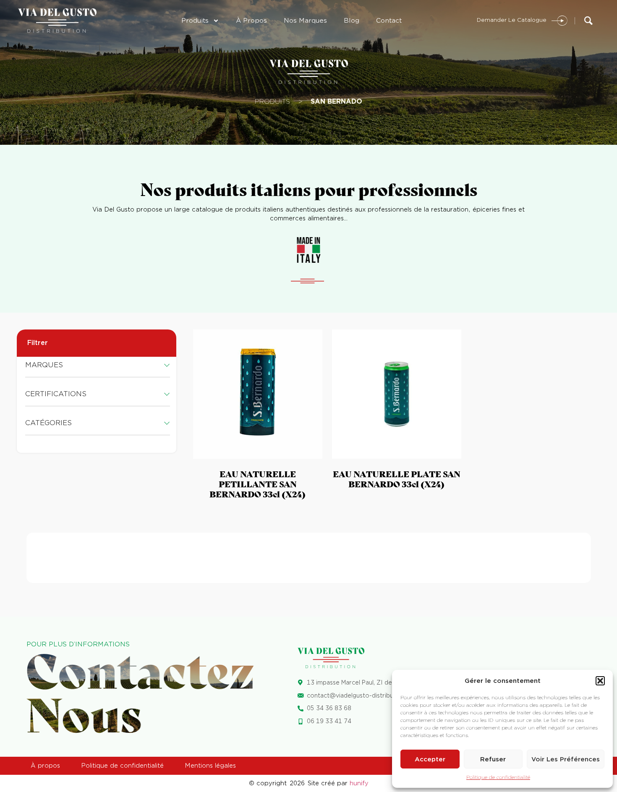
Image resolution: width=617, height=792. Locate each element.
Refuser (493, 759)
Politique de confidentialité (498, 777)
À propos (251, 20)
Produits (195, 20)
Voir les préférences (565, 759)
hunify (359, 783)
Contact (389, 20)
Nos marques (305, 20)
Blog (351, 20)
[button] (600, 681)
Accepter (430, 759)
